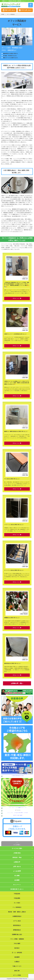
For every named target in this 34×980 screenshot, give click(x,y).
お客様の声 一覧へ (17, 683)
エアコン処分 (17, 921)
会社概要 (17, 880)
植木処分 (16, 948)
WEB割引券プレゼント (17, 889)
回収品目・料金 (17, 857)
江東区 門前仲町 (24, 614)
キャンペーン (17, 884)
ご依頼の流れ (17, 853)
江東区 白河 (25, 278)
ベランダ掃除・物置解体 (17, 939)
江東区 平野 (25, 330)
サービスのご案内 (17, 848)
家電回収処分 (17, 930)
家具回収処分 (17, 925)
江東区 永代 (25, 659)
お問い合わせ (17, 866)
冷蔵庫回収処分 (17, 916)
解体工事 (16, 970)
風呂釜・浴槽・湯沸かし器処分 (17, 911)
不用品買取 (17, 898)
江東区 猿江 (25, 520)
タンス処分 (17, 902)
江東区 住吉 (25, 427)
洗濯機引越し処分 (17, 934)
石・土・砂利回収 (17, 952)
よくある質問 (17, 871)
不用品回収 (17, 893)
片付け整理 (17, 943)
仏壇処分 (16, 961)
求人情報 (17, 875)
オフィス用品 (17, 975)
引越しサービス (17, 966)
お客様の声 (17, 862)
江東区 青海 (25, 377)
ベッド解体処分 (17, 907)
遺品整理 (16, 957)
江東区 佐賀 (25, 566)
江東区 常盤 (25, 475)
